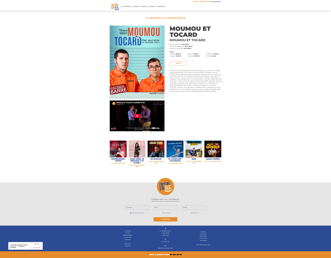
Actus (143, 6)
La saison (127, 230)
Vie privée (203, 240)
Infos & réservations (206, 1)
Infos (178, 63)
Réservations (127, 235)
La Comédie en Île (165, 230)
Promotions (166, 213)
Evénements (194, 213)
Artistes (127, 246)
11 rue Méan (165, 233)
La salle (152, 6)
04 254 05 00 (165, 241)
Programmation (137, 213)
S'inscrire (165, 219)
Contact (161, 6)
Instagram (203, 236)
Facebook (203, 234)
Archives (128, 243)
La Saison (126, 6)
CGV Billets (203, 238)
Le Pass (127, 233)
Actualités (127, 237)
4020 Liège (165, 235)
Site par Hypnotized (203, 244)
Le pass (135, 6)
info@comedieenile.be (165, 248)
